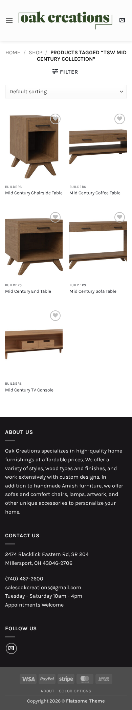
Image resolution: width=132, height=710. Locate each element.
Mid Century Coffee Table (94, 192)
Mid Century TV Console (29, 389)
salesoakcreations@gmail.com (43, 587)
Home (12, 52)
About (47, 691)
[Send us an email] (11, 648)
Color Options (75, 691)
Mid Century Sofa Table (92, 291)
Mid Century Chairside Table (34, 192)
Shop (35, 52)
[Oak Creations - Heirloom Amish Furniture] (65, 20)
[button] (9, 20)
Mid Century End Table (28, 291)
